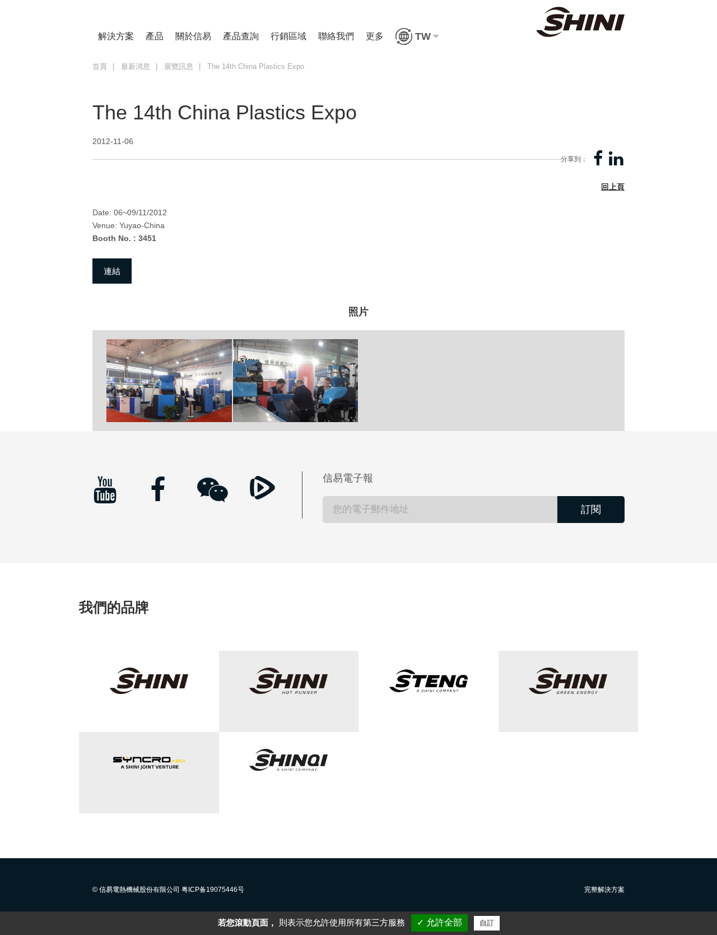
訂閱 (591, 509)
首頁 (99, 67)
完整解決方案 (604, 890)
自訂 (486, 923)
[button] (417, 36)
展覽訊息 (178, 67)
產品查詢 (241, 36)
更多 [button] (375, 36)
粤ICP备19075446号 (212, 890)
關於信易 (193, 36)
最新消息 (135, 67)
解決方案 (116, 36)
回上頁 (613, 186)
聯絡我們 (336, 36)
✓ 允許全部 (439, 922)
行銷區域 (288, 36)
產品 (155, 36)
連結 (112, 271)
